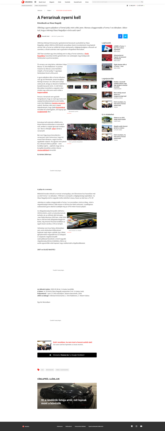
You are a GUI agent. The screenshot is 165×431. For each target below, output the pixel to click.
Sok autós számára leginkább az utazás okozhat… (68, 344)
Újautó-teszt (42, 2)
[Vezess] (26, 2)
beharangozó (49, 369)
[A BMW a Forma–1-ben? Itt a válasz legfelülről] (107, 48)
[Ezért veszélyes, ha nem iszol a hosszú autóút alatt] (107, 104)
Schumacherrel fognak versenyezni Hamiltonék (120, 57)
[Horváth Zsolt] (39, 36)
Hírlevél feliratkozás (27, 5)
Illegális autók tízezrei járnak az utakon (120, 127)
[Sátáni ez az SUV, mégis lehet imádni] (107, 120)
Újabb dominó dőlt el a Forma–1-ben (120, 65)
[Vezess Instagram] (136, 422)
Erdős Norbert (117, 88)
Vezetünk (67, 2)
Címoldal (39, 10)
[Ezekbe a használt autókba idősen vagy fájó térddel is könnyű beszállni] (107, 84)
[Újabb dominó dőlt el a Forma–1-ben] (107, 67)
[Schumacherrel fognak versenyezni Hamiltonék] (107, 57)
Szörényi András (118, 98)
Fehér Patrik (117, 121)
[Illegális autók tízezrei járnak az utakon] (107, 128)
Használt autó (78, 2)
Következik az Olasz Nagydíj (64, 10)
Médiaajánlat (69, 426)
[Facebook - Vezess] (120, 36)
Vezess (116, 107)
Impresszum (60, 426)
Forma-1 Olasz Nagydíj (62, 369)
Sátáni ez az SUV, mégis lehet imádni (120, 118)
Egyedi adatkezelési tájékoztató (96, 426)
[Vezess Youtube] (141, 422)
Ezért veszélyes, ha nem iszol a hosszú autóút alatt (72, 342)
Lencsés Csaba (118, 129)
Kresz (87, 2)
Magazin (52, 2)
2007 (42, 369)
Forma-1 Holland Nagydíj (41, 5)
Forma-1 (49, 10)
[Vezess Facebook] (132, 422)
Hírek (59, 2)
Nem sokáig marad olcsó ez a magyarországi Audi (120, 94)
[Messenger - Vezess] (125, 36)
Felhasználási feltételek (80, 426)
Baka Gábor (117, 51)
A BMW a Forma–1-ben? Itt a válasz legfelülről (120, 47)
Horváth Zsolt (45, 36)
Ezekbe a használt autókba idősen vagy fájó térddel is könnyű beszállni (120, 84)
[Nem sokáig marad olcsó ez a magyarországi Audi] (107, 95)
